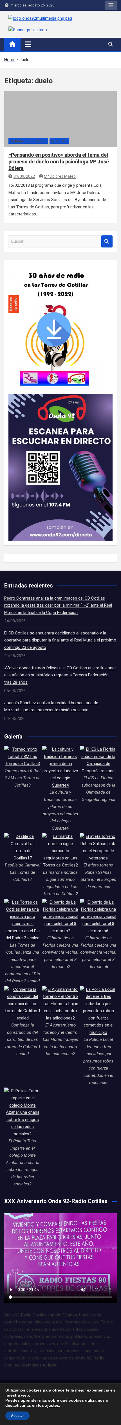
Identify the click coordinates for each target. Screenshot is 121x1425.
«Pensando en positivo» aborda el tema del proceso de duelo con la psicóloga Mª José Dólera (58, 161)
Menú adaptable (111, 5)
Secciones (59, 141)
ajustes (52, 1405)
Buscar (107, 241)
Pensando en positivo (28, 141)
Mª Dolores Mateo (60, 176)
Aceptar (17, 1416)
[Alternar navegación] (28, 44)
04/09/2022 (24, 176)
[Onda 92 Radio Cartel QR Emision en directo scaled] (60, 397)
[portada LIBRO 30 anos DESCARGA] (53, 267)
